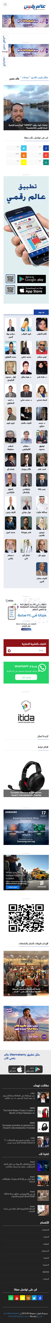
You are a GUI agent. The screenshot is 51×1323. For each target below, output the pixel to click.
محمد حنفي (26, 356)
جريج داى (41, 555)
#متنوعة (46, 1264)
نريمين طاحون (42, 533)
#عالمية (46, 1257)
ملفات (32, 1093)
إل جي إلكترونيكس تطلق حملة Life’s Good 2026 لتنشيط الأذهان (19, 1194)
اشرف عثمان (26, 422)
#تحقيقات (45, 1229)
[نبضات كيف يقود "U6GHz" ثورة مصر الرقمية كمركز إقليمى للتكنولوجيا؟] (26, 107)
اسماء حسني (42, 399)
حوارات (32, 1137)
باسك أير (10, 469)
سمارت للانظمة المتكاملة (18, 1316)
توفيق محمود (42, 447)
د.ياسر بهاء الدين (10, 334)
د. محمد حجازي (42, 424)
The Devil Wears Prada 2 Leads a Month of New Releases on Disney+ (19, 1112)
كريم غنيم (11, 422)
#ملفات (46, 1236)
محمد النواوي (10, 356)
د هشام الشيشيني (26, 447)
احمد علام (42, 469)
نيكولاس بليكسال (26, 490)
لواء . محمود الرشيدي (11, 378)
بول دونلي (26, 512)
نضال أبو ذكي (26, 556)
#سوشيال (45, 1250)
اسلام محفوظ (11, 447)
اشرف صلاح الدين (42, 579)
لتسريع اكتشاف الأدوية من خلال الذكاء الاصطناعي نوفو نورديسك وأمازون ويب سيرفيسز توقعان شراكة (19, 1166)
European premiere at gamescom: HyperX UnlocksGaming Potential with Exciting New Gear (18, 1127)
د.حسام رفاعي (11, 556)
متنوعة (32, 1161)
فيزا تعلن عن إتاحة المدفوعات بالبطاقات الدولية (18, 1179)
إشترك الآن (26, 677)
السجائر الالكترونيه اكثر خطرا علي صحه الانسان (19, 1209)
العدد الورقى (5, 43)
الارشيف (5, 61)
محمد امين (10, 532)
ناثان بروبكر (26, 469)
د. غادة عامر (42, 376)
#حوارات (46, 1278)
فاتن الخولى (42, 333)
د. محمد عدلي (26, 399)
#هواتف (46, 1243)
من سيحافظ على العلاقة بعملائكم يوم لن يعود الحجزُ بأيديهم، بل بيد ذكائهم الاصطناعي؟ (19, 1098)
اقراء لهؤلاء (41, 312)
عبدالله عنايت (41, 512)
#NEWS (46, 1271)
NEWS (32, 1107)
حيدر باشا (41, 489)
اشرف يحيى (10, 512)
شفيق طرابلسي (10, 490)
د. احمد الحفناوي (10, 401)
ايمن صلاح (41, 356)
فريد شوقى (26, 333)
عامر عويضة (26, 532)
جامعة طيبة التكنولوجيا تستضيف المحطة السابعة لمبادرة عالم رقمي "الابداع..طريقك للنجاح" (26, 991)
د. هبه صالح (26, 376)
